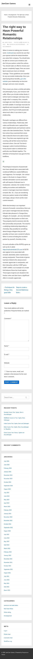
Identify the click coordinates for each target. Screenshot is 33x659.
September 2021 (8, 569)
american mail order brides (11, 605)
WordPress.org (8, 641)
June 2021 (6, 580)
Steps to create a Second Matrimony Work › (22, 290)
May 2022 (6, 541)
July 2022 (6, 534)
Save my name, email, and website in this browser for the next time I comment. (15, 374)
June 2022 (6, 538)
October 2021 (7, 566)
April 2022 (6, 545)
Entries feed (7, 634)
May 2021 (6, 583)
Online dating (7, 612)
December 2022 (8, 517)
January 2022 (7, 555)
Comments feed (8, 637)
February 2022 (8, 552)
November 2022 (8, 520)
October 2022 (7, 524)
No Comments (7, 46)
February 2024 (8, 468)
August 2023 (7, 489)
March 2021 (7, 590)
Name (6, 346)
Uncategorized (20, 44)
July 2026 (6, 461)
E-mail (6, 354)
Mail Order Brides (8, 608)
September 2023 (8, 485)
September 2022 (8, 527)
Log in (5, 630)
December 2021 (8, 559)
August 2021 (7, 573)
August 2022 (7, 531)
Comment (7, 318)
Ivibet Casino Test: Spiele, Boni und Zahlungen (16, 423)
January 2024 (7, 471)
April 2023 (6, 503)
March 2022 (7, 548)
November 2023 (8, 478)
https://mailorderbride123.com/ (12, 249)
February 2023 (8, 510)
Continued (10, 53)
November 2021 (8, 562)
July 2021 (6, 576)
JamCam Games (8, 3)
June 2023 (6, 496)
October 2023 (7, 482)
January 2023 (7, 513)
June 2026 (6, 464)
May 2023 (6, 499)
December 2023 (8, 475)
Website (6, 363)
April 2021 (6, 586)
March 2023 (7, 506)
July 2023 (6, 492)
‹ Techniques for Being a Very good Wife (9, 290)
